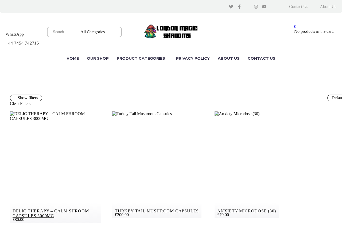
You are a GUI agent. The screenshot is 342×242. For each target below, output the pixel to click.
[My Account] (283, 32)
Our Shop (98, 58)
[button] (115, 32)
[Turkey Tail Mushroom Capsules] (157, 164)
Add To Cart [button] (96, 116)
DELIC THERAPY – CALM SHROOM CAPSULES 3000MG (51, 213)
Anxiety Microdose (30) (246, 211)
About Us (328, 6)
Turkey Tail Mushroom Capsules (157, 211)
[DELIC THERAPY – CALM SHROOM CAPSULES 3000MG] (55, 167)
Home (73, 58)
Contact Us (298, 6)
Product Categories (141, 58)
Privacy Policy (193, 58)
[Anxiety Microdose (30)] (260, 164)
